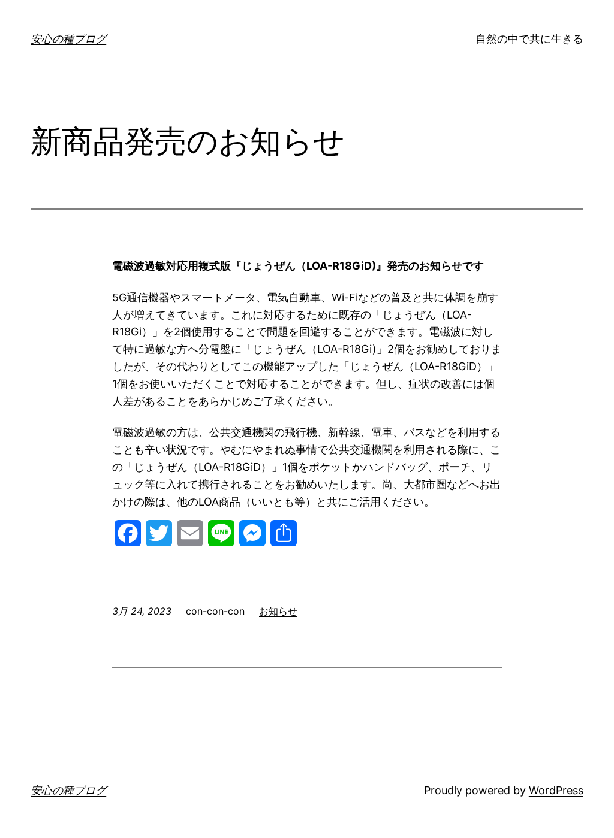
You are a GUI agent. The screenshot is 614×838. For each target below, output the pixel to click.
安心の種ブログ (68, 38)
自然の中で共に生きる (529, 38)
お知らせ (278, 611)
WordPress (556, 790)
